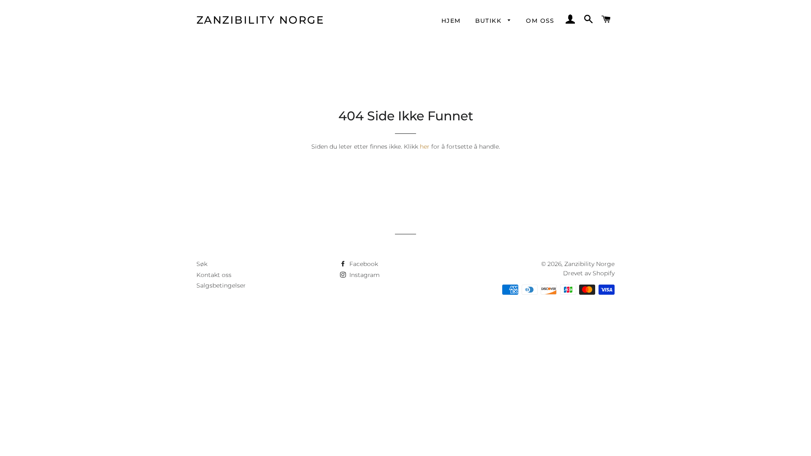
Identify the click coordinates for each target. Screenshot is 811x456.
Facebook (363, 264)
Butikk (489, 20)
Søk (201, 264)
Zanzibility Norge (260, 20)
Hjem (451, 20)
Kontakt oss (213, 275)
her (425, 146)
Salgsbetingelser (221, 285)
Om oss (540, 20)
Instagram (364, 275)
